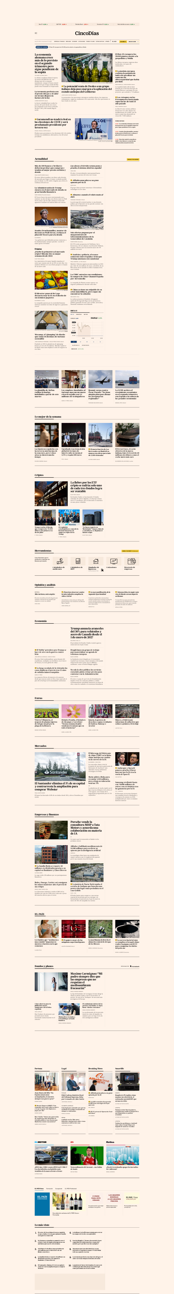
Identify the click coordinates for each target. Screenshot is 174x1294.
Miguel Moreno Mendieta (77, 991)
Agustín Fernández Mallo (68, 946)
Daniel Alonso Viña (66, 732)
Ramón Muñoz (74, 241)
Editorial (37, 592)
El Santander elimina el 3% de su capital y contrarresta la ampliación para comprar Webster (60, 786)
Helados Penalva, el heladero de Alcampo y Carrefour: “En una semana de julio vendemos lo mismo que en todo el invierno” (74, 724)
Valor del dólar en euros (124, 24)
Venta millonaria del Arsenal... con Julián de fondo (86, 1168)
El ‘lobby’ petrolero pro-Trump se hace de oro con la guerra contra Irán (50, 652)
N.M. (75, 893)
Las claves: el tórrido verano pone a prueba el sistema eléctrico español (86, 167)
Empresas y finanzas (59, 41)
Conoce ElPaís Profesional (130, 551)
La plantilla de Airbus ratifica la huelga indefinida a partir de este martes (47, 393)
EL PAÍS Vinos (39, 1188)
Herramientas (43, 550)
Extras (38, 698)
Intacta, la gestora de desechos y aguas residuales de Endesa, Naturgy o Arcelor (100, 723)
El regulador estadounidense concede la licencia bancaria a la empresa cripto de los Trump (68, 531)
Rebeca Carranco (93, 948)
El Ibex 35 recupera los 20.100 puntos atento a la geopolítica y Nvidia (67, 47)
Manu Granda (127, 84)
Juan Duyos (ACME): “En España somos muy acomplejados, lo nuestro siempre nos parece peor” (44, 1096)
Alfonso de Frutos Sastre (122, 1103)
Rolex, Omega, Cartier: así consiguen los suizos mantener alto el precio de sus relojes (51, 884)
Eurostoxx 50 (100, 24)
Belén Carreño (74, 656)
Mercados (68, 41)
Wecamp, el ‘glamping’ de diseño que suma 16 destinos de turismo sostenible (50, 337)
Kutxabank (134, 966)
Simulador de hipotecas (93, 568)
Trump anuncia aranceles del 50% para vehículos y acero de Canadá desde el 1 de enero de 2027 (87, 633)
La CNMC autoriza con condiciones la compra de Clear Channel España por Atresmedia (87, 277)
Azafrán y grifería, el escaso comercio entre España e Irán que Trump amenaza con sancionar (86, 257)
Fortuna (38, 1068)
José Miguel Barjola (67, 1101)
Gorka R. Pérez (65, 400)
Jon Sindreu (91, 1115)
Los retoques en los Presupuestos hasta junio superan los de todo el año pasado (127, 101)
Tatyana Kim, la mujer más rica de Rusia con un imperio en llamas (127, 594)
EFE (89, 786)
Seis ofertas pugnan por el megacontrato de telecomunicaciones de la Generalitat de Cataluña (83, 236)
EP (71, 837)
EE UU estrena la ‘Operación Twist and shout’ (100, 1112)
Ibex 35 (41, 24)
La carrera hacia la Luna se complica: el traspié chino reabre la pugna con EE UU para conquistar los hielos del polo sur (127, 944)
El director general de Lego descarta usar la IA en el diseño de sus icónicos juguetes (50, 296)
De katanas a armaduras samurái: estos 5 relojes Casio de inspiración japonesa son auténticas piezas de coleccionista (51, 1242)
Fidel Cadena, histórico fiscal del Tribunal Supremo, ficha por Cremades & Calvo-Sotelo (73, 1097)
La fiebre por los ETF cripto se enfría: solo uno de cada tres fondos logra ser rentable (86, 487)
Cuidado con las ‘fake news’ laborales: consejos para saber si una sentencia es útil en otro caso (73, 1121)
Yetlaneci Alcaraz (39, 75)
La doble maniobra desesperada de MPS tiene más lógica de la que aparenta (99, 1103)
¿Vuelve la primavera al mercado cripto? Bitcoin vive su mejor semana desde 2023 (50, 254)
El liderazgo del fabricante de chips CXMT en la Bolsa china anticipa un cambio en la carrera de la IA (99, 756)
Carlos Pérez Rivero (54, 341)
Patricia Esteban (66, 1113)
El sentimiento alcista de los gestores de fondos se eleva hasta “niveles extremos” (92, 1005)
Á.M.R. (72, 893)
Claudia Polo (38, 950)
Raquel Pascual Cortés (41, 130)
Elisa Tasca (37, 259)
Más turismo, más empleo (45, 594)
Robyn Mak (73, 185)
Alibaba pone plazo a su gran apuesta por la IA (85, 182)
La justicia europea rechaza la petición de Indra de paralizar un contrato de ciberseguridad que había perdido (127, 76)
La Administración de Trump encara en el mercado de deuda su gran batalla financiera (50, 190)
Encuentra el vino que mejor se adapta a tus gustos (95, 1206)
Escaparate (58, 1188)
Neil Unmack (91, 1107)
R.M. (116, 791)
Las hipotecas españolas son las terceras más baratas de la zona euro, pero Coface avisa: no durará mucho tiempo (46, 453)
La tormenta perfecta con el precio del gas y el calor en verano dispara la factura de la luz (47, 95)
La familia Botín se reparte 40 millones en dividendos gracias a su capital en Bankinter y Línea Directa (51, 868)
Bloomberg (38, 237)
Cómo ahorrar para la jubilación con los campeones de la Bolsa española (43, 1006)
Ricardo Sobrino (39, 461)
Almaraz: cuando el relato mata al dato (87, 196)
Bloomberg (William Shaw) (122, 461)
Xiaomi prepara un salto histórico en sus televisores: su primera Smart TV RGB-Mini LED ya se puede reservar (87, 1250)
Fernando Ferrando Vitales (78, 199)
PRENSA (63, 1117)
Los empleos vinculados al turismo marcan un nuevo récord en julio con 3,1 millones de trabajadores (74, 393)
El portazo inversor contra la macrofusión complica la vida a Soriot (73, 594)
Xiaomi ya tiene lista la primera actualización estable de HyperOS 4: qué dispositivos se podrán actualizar (127, 1112)
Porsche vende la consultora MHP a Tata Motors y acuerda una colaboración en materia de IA (125, 141)
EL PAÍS (113, 41)
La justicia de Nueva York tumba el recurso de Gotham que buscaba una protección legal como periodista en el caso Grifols (87, 887)
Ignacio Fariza (51, 656)
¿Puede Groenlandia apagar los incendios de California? (122, 1168)
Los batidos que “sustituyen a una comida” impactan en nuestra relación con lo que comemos (47, 943)
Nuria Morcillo (119, 84)
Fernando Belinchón (93, 402)
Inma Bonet (73, 296)
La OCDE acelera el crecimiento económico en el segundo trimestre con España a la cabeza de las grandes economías (127, 394)
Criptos (39, 475)
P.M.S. (63, 459)
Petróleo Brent (79, 24)
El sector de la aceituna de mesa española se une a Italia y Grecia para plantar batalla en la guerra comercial (52, 1234)
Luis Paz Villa (118, 728)
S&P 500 (58, 24)
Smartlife (119, 1068)
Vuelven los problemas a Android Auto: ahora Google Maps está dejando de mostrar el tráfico (126, 1124)
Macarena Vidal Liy (75, 640)
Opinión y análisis (45, 584)
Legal (64, 1068)
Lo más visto (42, 1224)
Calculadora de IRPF (77, 568)
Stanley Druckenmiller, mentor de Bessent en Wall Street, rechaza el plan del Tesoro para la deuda (126, 133)
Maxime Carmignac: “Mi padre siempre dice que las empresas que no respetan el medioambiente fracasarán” (86, 981)
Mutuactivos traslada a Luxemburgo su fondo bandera (67, 1018)
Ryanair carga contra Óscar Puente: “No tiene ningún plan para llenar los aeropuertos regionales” (99, 394)
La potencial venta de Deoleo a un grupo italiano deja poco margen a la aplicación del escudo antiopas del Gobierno (87, 89)
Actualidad (41, 158)
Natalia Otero (118, 607)
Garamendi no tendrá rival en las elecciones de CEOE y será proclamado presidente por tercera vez (53, 123)
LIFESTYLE (117, 1107)
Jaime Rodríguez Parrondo (41, 341)
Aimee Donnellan (66, 605)
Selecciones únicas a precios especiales (111, 1206)
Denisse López (118, 402)
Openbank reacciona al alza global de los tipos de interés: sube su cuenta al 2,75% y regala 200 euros (73, 452)
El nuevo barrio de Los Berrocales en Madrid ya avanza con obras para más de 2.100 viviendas (99, 452)
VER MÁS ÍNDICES (85, 345)
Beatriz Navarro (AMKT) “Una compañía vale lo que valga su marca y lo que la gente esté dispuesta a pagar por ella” (47, 1108)
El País (80, 261)
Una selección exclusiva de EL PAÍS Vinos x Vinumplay (66, 1214)
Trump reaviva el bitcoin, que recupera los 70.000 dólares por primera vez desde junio (44, 530)
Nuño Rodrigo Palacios (41, 195)
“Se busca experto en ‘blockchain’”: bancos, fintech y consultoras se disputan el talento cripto (92, 530)
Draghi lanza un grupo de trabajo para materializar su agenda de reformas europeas (85, 652)
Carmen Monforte (39, 100)
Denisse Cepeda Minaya (40, 730)
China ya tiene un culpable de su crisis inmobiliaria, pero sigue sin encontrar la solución (86, 292)
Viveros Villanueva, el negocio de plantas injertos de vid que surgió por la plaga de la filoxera (46, 723)
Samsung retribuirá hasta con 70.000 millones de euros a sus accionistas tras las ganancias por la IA (126, 785)
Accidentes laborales (67, 1105)
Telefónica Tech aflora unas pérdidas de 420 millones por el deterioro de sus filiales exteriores (51, 1250)
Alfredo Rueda (38, 1173)
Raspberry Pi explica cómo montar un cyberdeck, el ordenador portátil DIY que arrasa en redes (125, 1098)
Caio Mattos (118, 777)
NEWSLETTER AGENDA (133, 159)
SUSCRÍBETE (123, 41)
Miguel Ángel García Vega (41, 889)
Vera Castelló (38, 1011)
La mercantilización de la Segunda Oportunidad (99, 593)
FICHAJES (64, 1093)
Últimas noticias (100, 41)
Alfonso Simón (92, 459)
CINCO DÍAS (73, 171)
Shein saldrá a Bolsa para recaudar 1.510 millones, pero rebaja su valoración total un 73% (99, 780)
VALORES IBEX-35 (75, 345)
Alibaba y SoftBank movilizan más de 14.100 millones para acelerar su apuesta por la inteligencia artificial (86, 848)
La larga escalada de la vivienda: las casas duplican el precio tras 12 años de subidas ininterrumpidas (51, 670)
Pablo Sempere (119, 106)
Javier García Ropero (67, 95)
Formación (49, 1188)
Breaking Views (95, 1068)
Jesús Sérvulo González (41, 656)
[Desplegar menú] (36, 33)
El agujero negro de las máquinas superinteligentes (73, 941)
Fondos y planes (90, 41)
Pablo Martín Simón (40, 175)
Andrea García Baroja (40, 1124)
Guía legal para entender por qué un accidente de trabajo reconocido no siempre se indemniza (73, 1109)
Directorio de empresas (129, 568)
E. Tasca (37, 535)
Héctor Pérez (74, 1171)
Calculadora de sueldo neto (59, 568)
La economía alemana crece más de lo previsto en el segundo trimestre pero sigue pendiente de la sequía (46, 63)
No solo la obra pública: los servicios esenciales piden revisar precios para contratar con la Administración (86, 672)
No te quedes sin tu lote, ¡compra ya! (130, 1206)
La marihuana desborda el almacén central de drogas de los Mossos (99, 942)
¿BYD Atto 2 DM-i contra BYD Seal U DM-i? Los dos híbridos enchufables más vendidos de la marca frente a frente (51, 1169)
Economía (74, 41)
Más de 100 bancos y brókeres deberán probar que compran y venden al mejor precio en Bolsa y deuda (50, 169)
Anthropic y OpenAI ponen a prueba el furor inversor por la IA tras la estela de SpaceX (125, 771)
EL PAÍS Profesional (71, 1188)
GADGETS (117, 1093)
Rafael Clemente (119, 952)
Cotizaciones (81, 41)
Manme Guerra (38, 1101)
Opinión (107, 41)
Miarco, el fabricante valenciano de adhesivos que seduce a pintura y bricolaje (127, 722)
